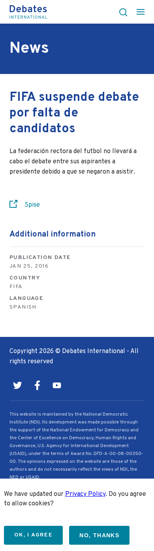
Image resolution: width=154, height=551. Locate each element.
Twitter (17, 385)
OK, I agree (33, 535)
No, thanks (99, 535)
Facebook (37, 385)
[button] (121, 12)
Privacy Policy (85, 494)
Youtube (57, 385)
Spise (32, 205)
